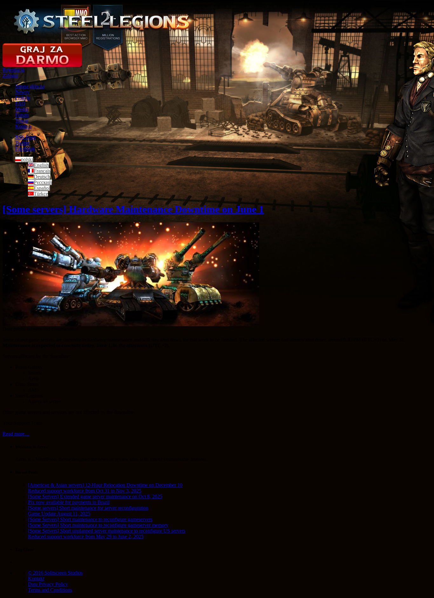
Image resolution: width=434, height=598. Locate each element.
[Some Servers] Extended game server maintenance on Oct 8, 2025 (95, 496)
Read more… (16, 433)
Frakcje (22, 97)
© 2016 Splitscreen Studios (55, 572)
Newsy (22, 92)
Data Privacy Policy (48, 584)
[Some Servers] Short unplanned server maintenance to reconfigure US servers (106, 530)
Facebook (25, 148)
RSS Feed (25, 137)
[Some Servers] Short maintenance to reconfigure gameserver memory (98, 525)
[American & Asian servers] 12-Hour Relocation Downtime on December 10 (105, 485)
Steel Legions (102, 21)
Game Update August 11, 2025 (59, 513)
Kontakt (36, 578)
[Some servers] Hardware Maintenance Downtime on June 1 (133, 209)
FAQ (20, 103)
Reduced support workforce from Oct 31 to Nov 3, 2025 (84, 490)
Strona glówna (29, 86)
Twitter (22, 143)
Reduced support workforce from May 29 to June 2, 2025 (86, 536)
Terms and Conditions (50, 590)
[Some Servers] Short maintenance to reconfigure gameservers (90, 519)
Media (21, 109)
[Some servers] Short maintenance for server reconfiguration (88, 508)
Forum (22, 115)
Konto (23, 126)
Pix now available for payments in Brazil (69, 502)
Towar (21, 120)
